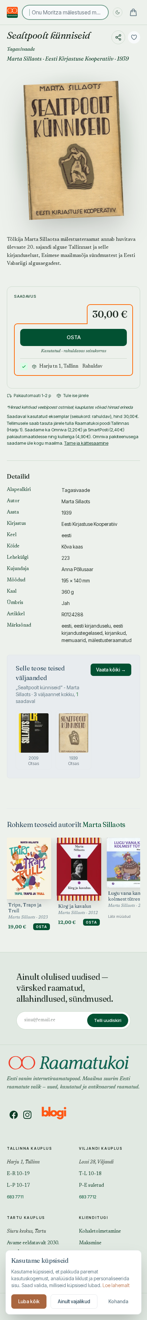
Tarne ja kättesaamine (86, 443)
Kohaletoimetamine (100, 1231)
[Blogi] (58, 1115)
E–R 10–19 (18, 1174)
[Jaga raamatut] (118, 37)
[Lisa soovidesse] (134, 37)
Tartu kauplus (26, 1218)
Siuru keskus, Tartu (26, 1231)
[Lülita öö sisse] (117, 12)
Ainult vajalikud (74, 1301)
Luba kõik (29, 1301)
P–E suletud (91, 1185)
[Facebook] (14, 1115)
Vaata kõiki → (111, 670)
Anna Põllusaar (77, 569)
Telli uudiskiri (107, 1020)
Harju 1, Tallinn (23, 1162)
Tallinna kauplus (29, 1148)
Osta (41, 927)
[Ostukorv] (133, 12)
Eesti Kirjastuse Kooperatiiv (79, 58)
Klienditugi (93, 1218)
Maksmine (90, 1243)
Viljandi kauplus (101, 1148)
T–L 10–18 (90, 1174)
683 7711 (15, 1196)
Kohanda (118, 1301)
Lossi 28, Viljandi (96, 1162)
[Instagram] (27, 1115)
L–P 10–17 (18, 1185)
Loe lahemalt (116, 1285)
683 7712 (87, 1196)
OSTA (74, 337)
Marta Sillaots (24, 58)
